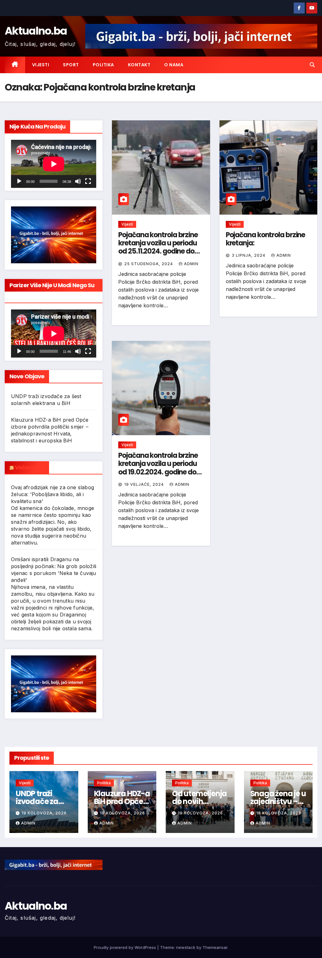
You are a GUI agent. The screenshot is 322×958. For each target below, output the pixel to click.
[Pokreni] (19, 181)
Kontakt (139, 65)
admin (191, 263)
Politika (103, 65)
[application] (53, 164)
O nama (173, 65)
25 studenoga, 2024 (149, 263)
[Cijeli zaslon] (88, 181)
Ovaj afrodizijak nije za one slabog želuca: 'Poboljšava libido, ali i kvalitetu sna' (52, 494)
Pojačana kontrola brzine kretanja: (265, 239)
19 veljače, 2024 (144, 484)
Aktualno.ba (36, 30)
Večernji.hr (29, 467)
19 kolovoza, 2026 (44, 813)
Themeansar (215, 947)
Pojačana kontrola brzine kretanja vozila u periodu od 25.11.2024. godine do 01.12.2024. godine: (158, 247)
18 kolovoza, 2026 (278, 813)
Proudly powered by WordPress (125, 947)
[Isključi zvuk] (78, 181)
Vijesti (40, 65)
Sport (71, 65)
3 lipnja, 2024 (249, 255)
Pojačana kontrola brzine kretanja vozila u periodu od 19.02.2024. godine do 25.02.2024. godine (158, 468)
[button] (312, 65)
